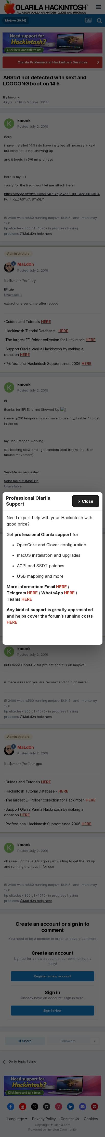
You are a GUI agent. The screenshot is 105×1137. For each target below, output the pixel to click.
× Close (85, 501)
